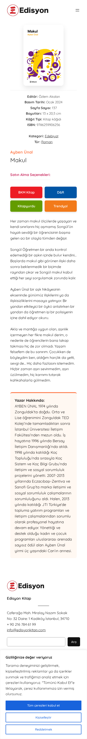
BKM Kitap (26, 192)
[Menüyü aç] (77, 10)
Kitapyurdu (26, 206)
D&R (60, 192)
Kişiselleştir (43, 717)
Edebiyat (51, 136)
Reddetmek (43, 729)
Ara (74, 642)
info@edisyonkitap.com (26, 630)
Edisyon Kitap (19, 598)
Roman (47, 142)
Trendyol (61, 206)
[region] (43, 694)
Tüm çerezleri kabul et (43, 705)
